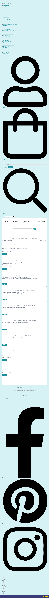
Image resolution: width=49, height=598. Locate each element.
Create (25, 576)
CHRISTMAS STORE (5, 53)
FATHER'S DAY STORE (6, 48)
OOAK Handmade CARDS (6, 29)
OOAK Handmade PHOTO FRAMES (8, 34)
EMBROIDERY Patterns (6, 40)
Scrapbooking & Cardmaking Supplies (8, 45)
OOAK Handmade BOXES (6, 28)
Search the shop (24, 379)
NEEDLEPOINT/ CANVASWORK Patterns (8, 41)
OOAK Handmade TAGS (6, 35)
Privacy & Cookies (7, 19)
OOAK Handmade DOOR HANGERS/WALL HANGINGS (10, 30)
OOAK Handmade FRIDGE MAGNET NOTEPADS (9, 31)
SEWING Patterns (5, 42)
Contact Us (6, 18)
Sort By (41, 240)
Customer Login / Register (24, 231)
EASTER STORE (5, 51)
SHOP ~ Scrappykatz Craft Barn (10, 233)
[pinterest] (25, 523)
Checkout (10, 167)
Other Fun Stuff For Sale (6, 36)
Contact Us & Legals (6, 17)
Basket (6, 167)
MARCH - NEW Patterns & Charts (7, 23)
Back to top (24, 381)
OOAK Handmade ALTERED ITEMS (8, 26)
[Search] (14, 216)
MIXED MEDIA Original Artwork (7, 25)
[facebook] (25, 477)
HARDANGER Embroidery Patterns (26, 233)
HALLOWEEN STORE (6, 52)
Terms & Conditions (6, 20)
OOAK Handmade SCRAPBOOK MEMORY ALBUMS (10, 24)
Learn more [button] (4, 596)
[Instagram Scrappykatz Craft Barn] (25, 574)
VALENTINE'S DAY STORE (6, 46)
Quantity (3, 251)
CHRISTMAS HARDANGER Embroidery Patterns (37, 233)
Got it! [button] (45, 596)
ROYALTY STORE (5, 47)
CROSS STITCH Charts (6, 37)
